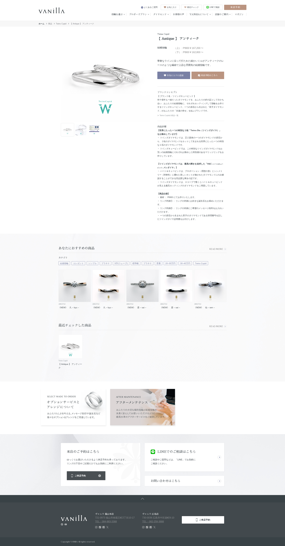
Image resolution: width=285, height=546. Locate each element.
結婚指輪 (64, 263)
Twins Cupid (61, 24)
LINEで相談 (214, 7)
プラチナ (105, 263)
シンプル (92, 263)
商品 (50, 24)
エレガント (78, 263)
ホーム (41, 24)
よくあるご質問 (150, 7)
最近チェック (193, 7)
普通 (158, 263)
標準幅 (135, 263)
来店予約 (235, 7)
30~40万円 (185, 263)
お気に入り (171, 7)
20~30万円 (170, 263)
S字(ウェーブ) (121, 263)
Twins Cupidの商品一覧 (169, 115)
